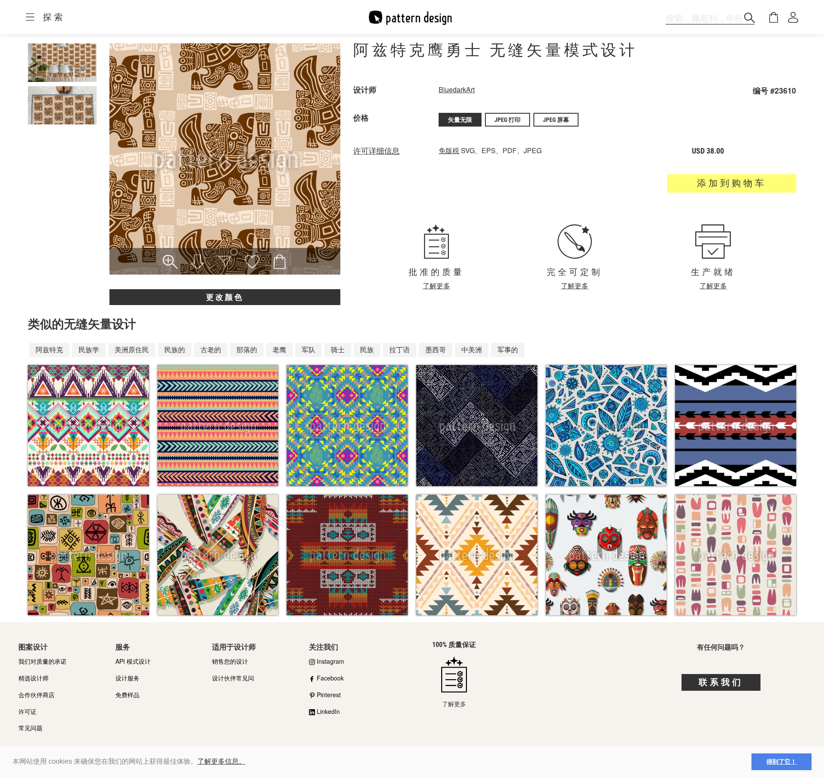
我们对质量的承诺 (42, 661)
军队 (308, 349)
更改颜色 (225, 297)
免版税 (449, 150)
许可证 (27, 711)
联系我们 (721, 682)
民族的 (174, 349)
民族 (367, 349)
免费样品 (127, 694)
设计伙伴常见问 (233, 678)
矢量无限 (460, 119)
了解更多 (436, 285)
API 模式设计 (133, 661)
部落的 (246, 349)
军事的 (507, 349)
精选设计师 (33, 678)
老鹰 (279, 349)
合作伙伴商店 (36, 694)
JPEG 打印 (507, 119)
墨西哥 (435, 349)
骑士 (338, 349)
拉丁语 (399, 349)
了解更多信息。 (221, 761)
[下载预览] (197, 262)
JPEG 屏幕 (556, 119)
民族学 (89, 349)
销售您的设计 (230, 661)
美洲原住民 (132, 349)
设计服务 (127, 678)
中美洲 (471, 349)
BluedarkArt (457, 89)
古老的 (210, 349)
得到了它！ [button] (781, 761)
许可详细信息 (376, 151)
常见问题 (30, 727)
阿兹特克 (49, 349)
